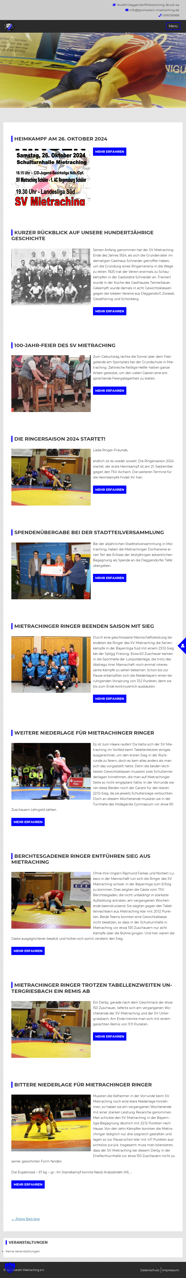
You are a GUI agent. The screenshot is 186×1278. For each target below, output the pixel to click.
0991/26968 (171, 15)
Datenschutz (149, 1270)
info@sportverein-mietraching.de (154, 10)
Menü (173, 26)
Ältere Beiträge (25, 1219)
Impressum (170, 1270)
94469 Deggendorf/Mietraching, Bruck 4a (148, 5)
